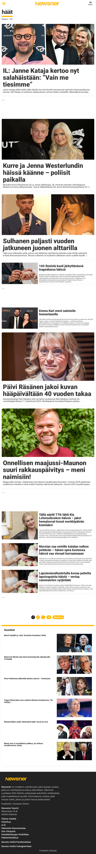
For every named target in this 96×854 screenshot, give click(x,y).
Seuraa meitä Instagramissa (16, 846)
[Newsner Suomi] (47, 3)
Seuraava (58, 617)
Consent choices (48, 850)
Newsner (5, 19)
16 (49, 617)
